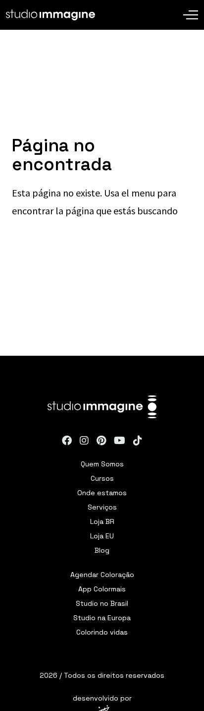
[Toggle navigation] (190, 7)
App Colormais (102, 588)
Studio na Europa (102, 617)
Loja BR (102, 521)
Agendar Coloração (102, 574)
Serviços (102, 507)
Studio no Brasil (102, 603)
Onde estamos (102, 492)
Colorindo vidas (102, 632)
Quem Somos (102, 463)
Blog (102, 550)
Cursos (102, 478)
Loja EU (102, 535)
